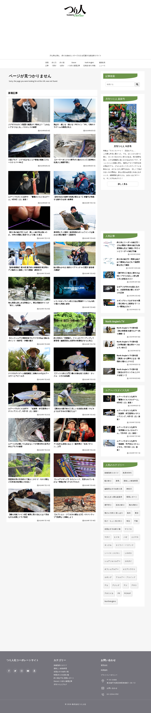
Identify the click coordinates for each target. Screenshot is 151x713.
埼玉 (128, 521)
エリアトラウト (129, 569)
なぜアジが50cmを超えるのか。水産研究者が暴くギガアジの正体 (128, 290)
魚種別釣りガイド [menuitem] (60, 665)
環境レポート (131, 497)
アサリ (134, 585)
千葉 (136, 521)
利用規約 (104, 670)
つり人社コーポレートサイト (22, 660)
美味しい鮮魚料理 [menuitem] (60, 668)
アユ (106, 585)
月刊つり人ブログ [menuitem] (60, 684)
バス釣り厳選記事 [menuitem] (74, 64)
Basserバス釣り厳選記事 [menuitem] (63, 681)
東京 (136, 513)
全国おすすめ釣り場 (112, 529)
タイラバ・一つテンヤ (125, 545)
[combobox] (120, 84)
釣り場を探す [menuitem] (62, 64)
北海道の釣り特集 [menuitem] (89, 64)
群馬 (117, 481)
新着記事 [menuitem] (46, 64)
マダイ (107, 537)
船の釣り (108, 481)
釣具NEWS (127, 473)
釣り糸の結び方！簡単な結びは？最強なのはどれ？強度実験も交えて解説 (128, 262)
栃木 (129, 513)
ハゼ (125, 537)
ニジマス (134, 537)
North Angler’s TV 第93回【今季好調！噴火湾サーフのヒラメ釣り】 (128, 345)
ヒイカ (116, 537)
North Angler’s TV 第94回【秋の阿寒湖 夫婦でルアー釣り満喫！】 (128, 331)
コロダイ (128, 561)
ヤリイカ (128, 529)
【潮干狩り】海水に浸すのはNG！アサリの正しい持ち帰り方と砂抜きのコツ (128, 276)
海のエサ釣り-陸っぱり (114, 513)
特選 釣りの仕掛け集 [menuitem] (61, 675)
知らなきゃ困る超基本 (113, 497)
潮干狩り (108, 505)
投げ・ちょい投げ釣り (113, 521)
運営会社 (104, 665)
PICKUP (127, 593)
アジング (115, 585)
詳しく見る (122, 184)
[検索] (137, 84)
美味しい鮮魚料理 (131, 481)
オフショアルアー (112, 569)
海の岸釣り (133, 505)
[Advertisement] (75, 36)
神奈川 (129, 489)
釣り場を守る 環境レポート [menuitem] (64, 678)
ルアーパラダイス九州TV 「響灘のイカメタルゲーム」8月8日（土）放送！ (128, 400)
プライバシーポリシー (109, 675)
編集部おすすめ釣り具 (113, 489)
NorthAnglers (110, 601)
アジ (125, 585)
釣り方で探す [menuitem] (54, 64)
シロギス (128, 553)
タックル (108, 545)
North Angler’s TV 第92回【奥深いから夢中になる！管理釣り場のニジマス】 (128, 358)
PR (119, 593)
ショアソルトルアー (112, 561)
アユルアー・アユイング (125, 577)
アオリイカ (109, 593)
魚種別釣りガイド (112, 473)
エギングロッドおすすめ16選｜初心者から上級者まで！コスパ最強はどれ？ (128, 304)
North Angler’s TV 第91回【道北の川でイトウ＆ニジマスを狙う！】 (128, 372)
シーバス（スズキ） (112, 553)
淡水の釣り (120, 505)
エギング (108, 577)
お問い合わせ (112, 688)
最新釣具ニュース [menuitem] (102, 64)
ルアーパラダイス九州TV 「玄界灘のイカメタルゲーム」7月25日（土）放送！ (128, 430)
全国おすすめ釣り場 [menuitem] (61, 671)
